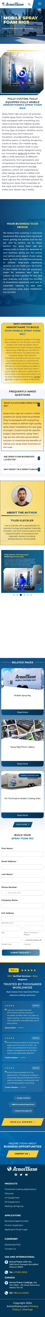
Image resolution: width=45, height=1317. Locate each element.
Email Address (9, 861)
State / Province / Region (31, 934)
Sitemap (27, 1309)
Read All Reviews (22, 1122)
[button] (29, 3)
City (3, 933)
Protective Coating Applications (20, 1189)
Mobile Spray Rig (22, 695)
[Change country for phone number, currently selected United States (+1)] (4, 892)
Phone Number (9, 887)
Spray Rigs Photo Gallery (22, 747)
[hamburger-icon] (39, 4)
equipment (36, 269)
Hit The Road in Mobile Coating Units (22, 798)
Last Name (7, 874)
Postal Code (6, 944)
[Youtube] (27, 1176)
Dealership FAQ (12, 1244)
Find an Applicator (14, 1225)
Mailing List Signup (14, 1206)
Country (27, 944)
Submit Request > (21, 952)
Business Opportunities (16, 1221)
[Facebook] (17, 1176)
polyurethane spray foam (16, 289)
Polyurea (9, 1193)
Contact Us (10, 1249)
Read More (22, 712)
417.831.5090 (34, 379)
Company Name (9, 900)
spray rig (22, 153)
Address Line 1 (7, 923)
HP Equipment (12, 1202)
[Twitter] (22, 1176)
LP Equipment (12, 1197)
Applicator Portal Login (16, 1229)
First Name (7, 848)
